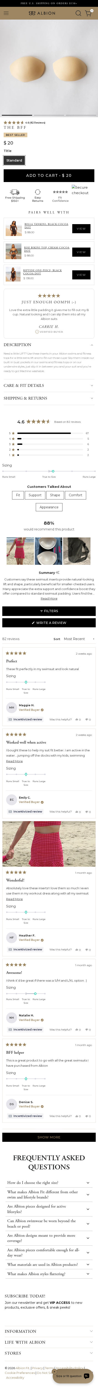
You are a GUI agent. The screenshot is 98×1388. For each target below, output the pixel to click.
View (81, 228)
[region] (49, 551)
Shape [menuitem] (55, 495)
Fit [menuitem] (18, 495)
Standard (14, 160)
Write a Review (59, 624)
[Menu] (6, 13)
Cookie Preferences (20, 1373)
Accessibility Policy (69, 1368)
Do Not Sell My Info (51, 1373)
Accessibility (15, 1377)
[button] (17, 115)
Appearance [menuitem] (49, 507)
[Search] (78, 13)
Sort (57, 639)
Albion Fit (22, 1368)
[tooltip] (57, 572)
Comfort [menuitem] (75, 495)
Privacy (37, 1368)
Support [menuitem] (35, 495)
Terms (49, 1368)
